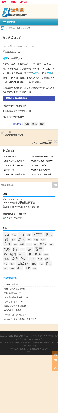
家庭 (15, 244)
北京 (13, 239)
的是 (32, 258)
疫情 (15, 258)
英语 (34, 263)
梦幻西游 (34, 254)
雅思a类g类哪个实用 (14, 134)
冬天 (48, 234)
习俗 (21, 234)
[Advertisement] (29, 384)
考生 (5, 264)
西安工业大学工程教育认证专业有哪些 (20, 318)
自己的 (23, 263)
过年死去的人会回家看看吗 (15, 174)
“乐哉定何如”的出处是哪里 (15, 314)
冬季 (6, 239)
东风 (48, 73)
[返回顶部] (55, 368)
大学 (29, 239)
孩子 (43, 239)
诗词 (5, 268)
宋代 (7, 243)
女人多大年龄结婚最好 (13, 165)
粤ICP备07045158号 (34, 339)
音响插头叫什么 (10, 156)
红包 (47, 258)
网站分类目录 (38, 336)
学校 (36, 239)
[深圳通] (29, 11)
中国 (14, 234)
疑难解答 (23, 339)
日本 (22, 250)
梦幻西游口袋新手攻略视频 (42, 160)
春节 (39, 248)
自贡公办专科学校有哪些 (42, 143)
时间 (29, 249)
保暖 (28, 235)
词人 (41, 264)
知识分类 (23, 2)
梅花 (5, 58)
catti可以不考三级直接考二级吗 (44, 174)
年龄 (35, 244)
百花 (35, 73)
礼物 (40, 258)
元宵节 (37, 234)
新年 (15, 249)
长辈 (34, 268)
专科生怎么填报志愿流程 (14, 288)
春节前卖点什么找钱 (12, 310)
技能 (51, 244)
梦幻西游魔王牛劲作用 (40, 169)
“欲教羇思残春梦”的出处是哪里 (17, 297)
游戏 (6, 258)
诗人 (48, 263)
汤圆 (46, 254)
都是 (28, 268)
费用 (12, 268)
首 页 (4, 2)
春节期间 (10, 254)
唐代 (21, 239)
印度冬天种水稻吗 (11, 284)
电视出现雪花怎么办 (12, 293)
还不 (19, 268)
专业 (6, 234)
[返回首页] (55, 354)
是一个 (22, 254)
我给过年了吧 (9, 169)
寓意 (22, 244)
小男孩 (29, 351)
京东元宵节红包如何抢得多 (15, 305)
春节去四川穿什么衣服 (13, 301)
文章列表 (13, 2)
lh (9, 46)
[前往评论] (55, 361)
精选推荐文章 (49, 336)
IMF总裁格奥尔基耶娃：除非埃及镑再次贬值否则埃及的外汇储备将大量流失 (44, 156)
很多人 (43, 244)
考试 (12, 263)
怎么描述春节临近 (38, 165)
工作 (28, 244)
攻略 (7, 249)
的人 (24, 258)
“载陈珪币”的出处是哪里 (14, 160)
